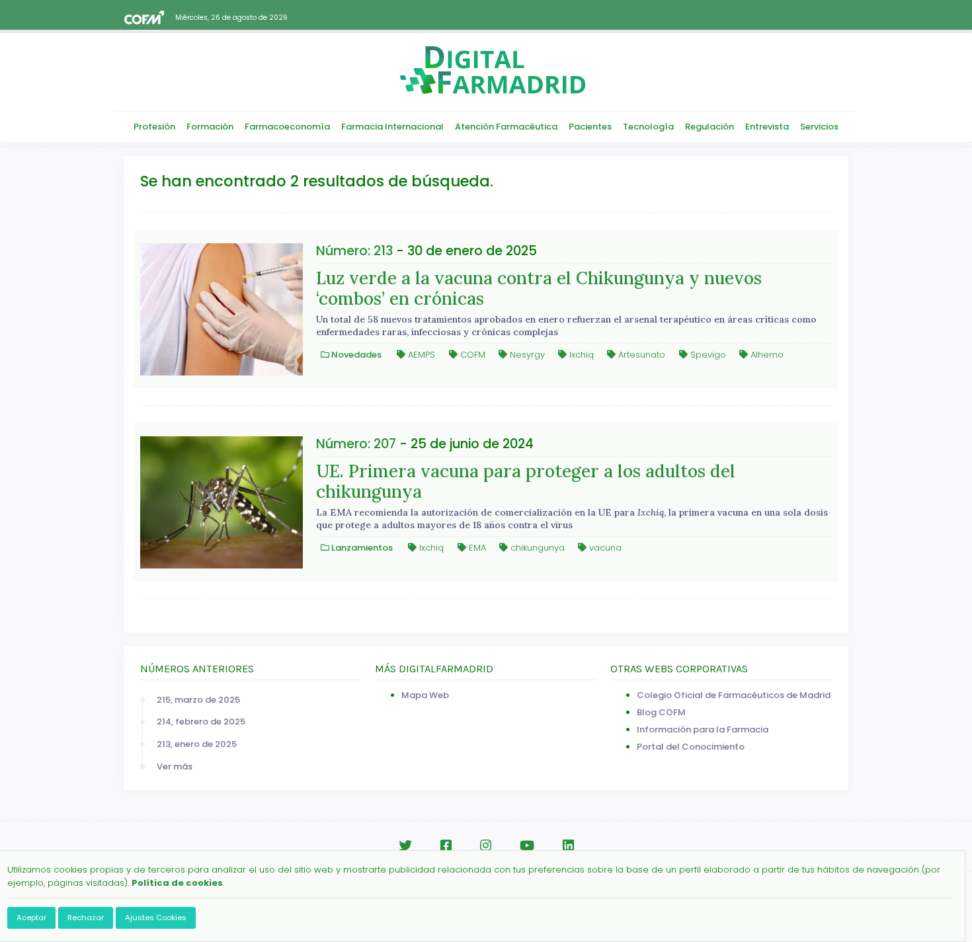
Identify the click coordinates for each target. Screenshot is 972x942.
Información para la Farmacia (702, 729)
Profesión (154, 126)
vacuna (604, 547)
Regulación (709, 126)
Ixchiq (580, 354)
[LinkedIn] (568, 846)
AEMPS (420, 354)
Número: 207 (356, 444)
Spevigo (707, 354)
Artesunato (640, 354)
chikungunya (536, 547)
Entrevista (767, 126)
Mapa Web (425, 695)
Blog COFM (661, 712)
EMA (476, 547)
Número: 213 (354, 251)
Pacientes (590, 126)
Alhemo (766, 354)
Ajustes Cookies (155, 917)
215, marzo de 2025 (198, 699)
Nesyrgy (526, 354)
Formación (209, 126)
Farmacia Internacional (392, 126)
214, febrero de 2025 (201, 721)
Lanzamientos (361, 547)
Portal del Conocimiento (691, 746)
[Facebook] (446, 846)
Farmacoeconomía (287, 126)
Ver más (174, 766)
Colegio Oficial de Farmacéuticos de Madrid (733, 695)
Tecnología (648, 126)
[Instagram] (485, 846)
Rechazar (85, 917)
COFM (471, 354)
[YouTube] (527, 846)
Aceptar (31, 917)
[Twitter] (405, 846)
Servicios (819, 126)
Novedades (355, 354)
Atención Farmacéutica (506, 126)
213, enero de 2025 (197, 744)
